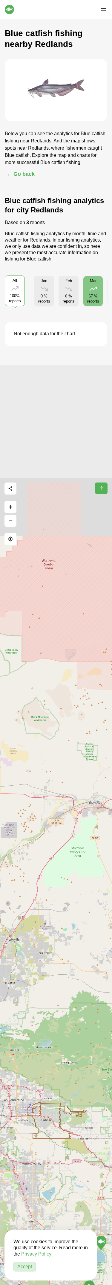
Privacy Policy (36, 1253)
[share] (10, 488)
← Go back (21, 174)
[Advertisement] (56, 421)
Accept (24, 1266)
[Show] (101, 1242)
